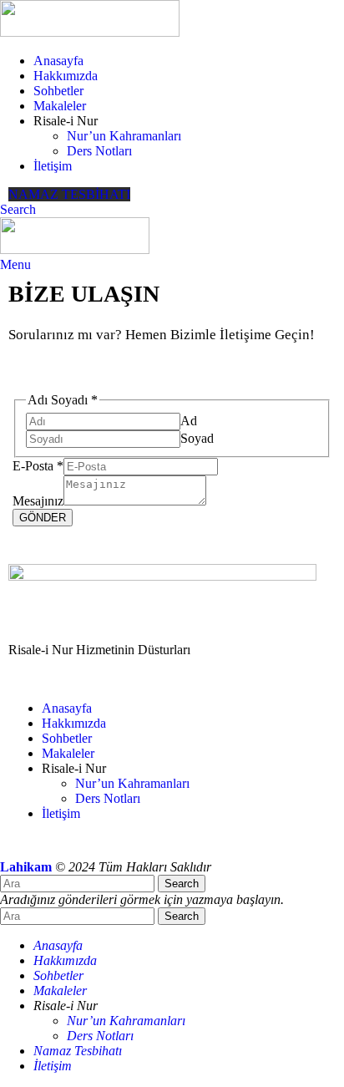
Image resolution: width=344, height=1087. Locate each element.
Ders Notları (99, 151)
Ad (188, 421)
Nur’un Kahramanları (124, 136)
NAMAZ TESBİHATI (69, 194)
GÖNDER (42, 517)
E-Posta (38, 466)
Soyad (197, 438)
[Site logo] (90, 32)
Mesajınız (38, 501)
